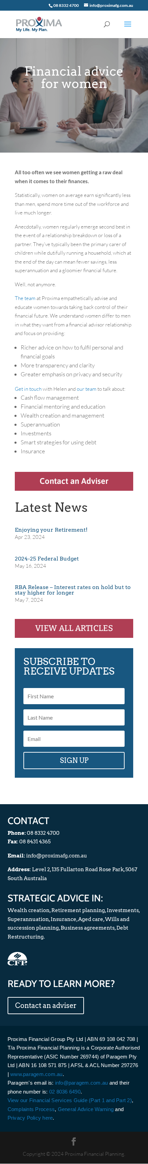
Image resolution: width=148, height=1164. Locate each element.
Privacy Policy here (30, 1118)
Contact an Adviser (74, 481)
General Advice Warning (86, 1109)
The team (25, 298)
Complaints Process (31, 1109)
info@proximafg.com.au (56, 856)
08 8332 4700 (66, 5)
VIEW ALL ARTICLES (74, 628)
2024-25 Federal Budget (47, 558)
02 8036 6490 (65, 1092)
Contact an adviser (45, 1005)
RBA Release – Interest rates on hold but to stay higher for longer (73, 590)
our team (86, 389)
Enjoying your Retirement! (51, 529)
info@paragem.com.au (81, 1083)
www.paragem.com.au (36, 1074)
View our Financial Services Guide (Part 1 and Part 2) (70, 1100)
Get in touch (28, 389)
